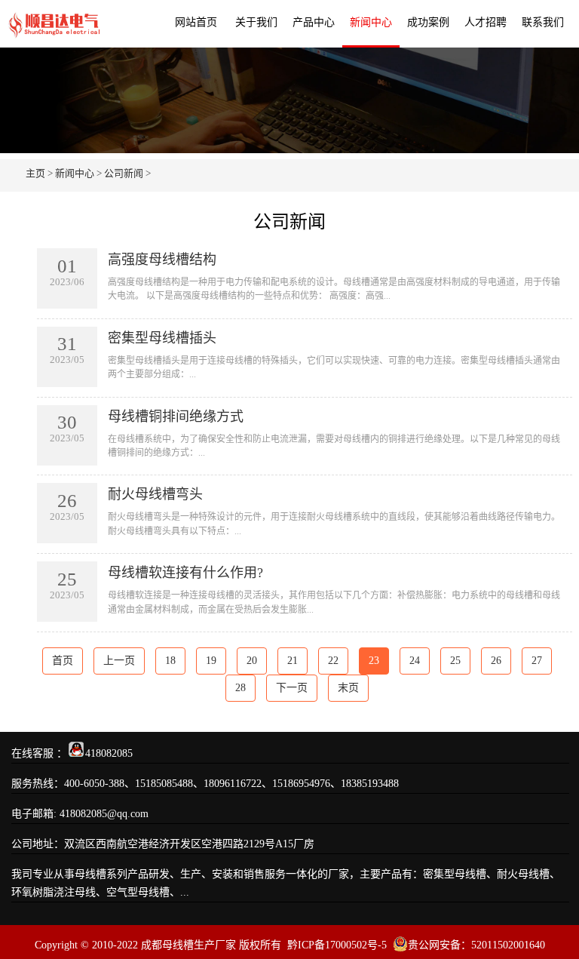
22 (333, 660)
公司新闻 (123, 173)
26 (496, 660)
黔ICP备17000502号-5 (337, 945)
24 (414, 660)
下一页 (292, 687)
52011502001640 (508, 945)
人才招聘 (485, 22)
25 (455, 660)
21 (292, 660)
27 (537, 660)
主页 (35, 173)
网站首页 (196, 22)
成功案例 (428, 22)
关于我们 (256, 22)
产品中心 (314, 22)
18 (170, 660)
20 (252, 660)
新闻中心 (371, 22)
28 (240, 687)
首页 (62, 660)
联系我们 (543, 22)
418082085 (109, 753)
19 (211, 660)
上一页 (119, 660)
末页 (348, 687)
